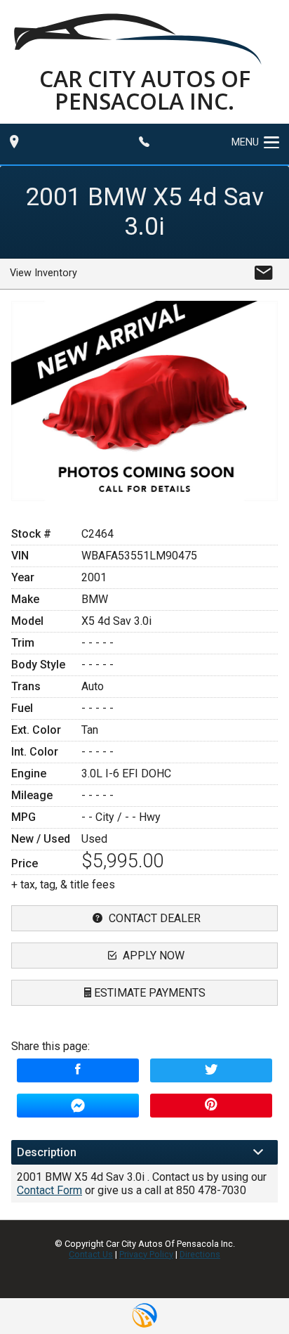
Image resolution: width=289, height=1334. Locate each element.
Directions (200, 1254)
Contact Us (91, 1254)
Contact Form (49, 1190)
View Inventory (43, 273)
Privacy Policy (146, 1254)
